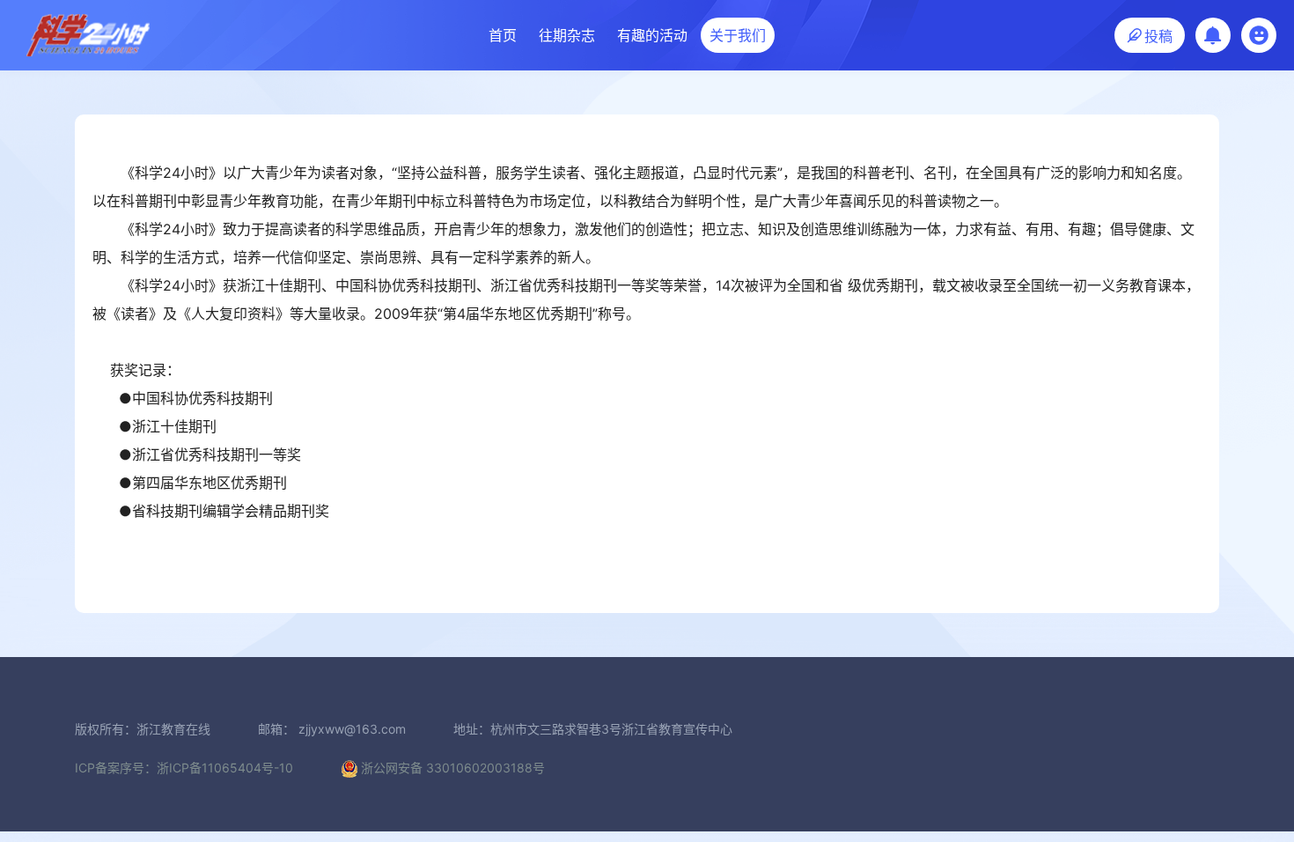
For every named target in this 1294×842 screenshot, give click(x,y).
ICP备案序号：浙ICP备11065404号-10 (184, 767)
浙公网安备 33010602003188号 (453, 767)
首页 (503, 35)
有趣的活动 (652, 35)
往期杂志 (567, 35)
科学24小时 (88, 35)
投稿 (1156, 36)
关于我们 (737, 35)
